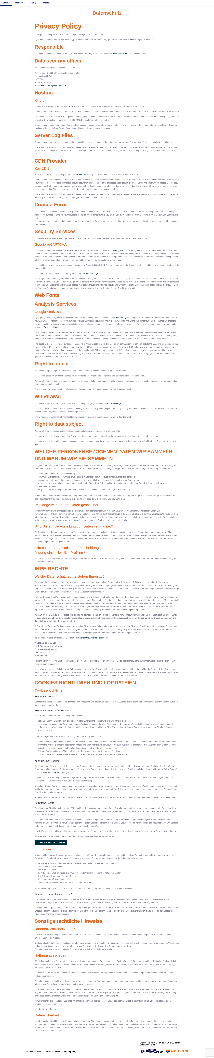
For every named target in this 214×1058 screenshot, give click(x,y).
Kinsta (72, 106)
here (130, 40)
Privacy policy (69, 1052)
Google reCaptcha (122, 250)
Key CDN (81, 174)
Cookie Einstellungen (51, 842)
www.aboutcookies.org (53, 772)
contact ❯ (46, 3)
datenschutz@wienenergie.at (53, 86)
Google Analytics (121, 318)
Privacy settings (91, 273)
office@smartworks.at (122, 54)
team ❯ (33, 3)
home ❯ (6, 3)
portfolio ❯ (20, 3)
